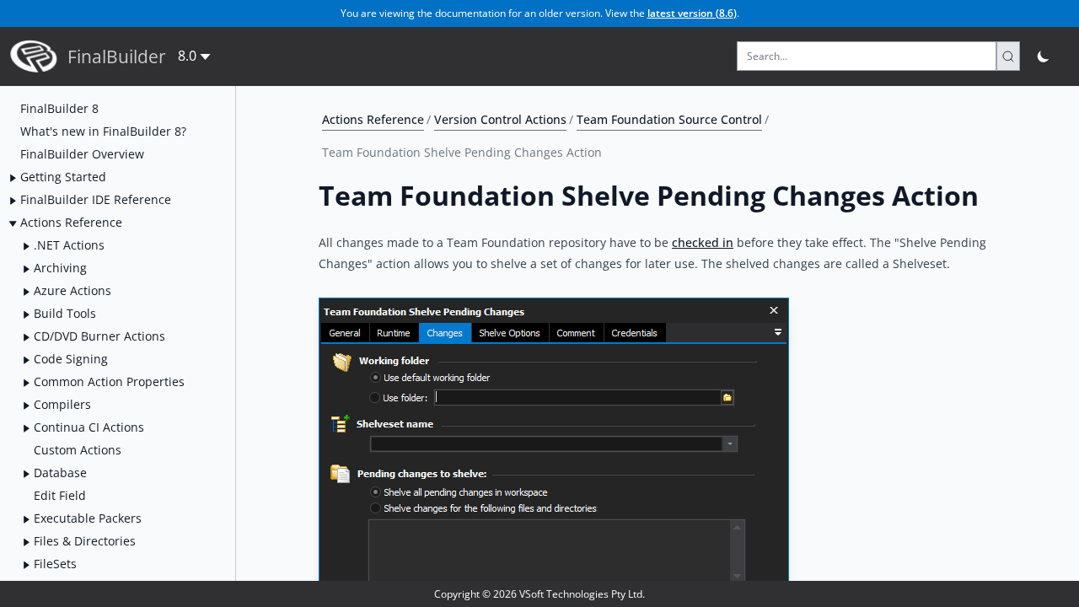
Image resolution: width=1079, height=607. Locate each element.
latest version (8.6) (692, 13)
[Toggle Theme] (1044, 56)
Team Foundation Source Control (669, 119)
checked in (702, 242)
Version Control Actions (500, 119)
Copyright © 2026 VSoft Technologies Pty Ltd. (539, 594)
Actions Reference (373, 119)
